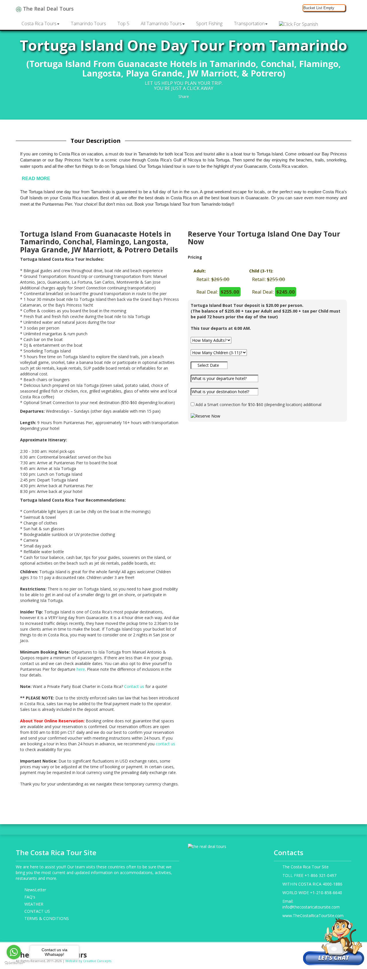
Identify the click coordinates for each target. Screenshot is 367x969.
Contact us (134, 686)
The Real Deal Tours (48, 8)
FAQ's (29, 897)
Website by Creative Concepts (88, 961)
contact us (165, 743)
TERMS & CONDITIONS (46, 918)
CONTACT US (37, 911)
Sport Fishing (209, 23)
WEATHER (33, 904)
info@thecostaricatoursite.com (311, 907)
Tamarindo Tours (88, 23)
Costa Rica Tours (39, 23)
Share (183, 96)
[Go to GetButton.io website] (14, 963)
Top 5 (123, 23)
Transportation (249, 23)
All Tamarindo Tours (161, 23)
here (81, 669)
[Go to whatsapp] (14, 952)
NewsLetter (35, 889)
